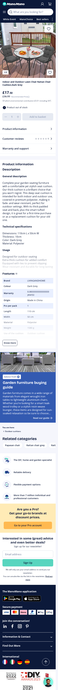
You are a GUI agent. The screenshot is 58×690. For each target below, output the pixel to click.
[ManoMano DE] (19, 661)
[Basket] (49, 4)
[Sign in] (42, 4)
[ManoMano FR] (4, 661)
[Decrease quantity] (5, 116)
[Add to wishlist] (50, 72)
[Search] (11, 12)
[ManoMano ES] (27, 661)
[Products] (4, 12)
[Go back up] (45, 662)
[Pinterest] (27, 626)
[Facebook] (12, 626)
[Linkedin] (4, 626)
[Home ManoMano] (20, 4)
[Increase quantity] (18, 116)
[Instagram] (19, 626)
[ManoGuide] (48, 682)
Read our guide (41, 418)
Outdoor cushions (13, 431)
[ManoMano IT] (12, 661)
